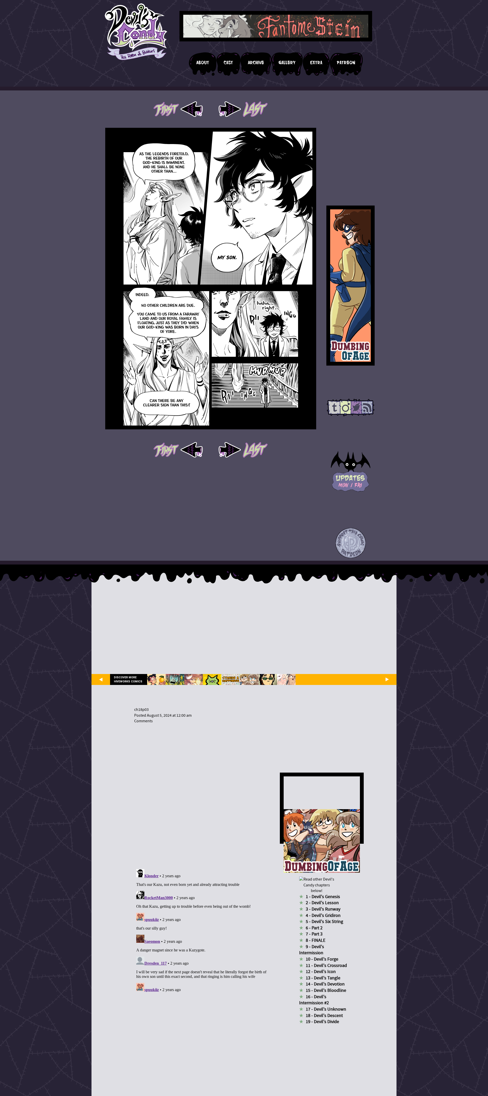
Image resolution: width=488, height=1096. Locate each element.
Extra (316, 62)
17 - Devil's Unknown (326, 1009)
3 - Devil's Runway (323, 909)
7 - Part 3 (314, 934)
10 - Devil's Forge (322, 959)
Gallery (287, 62)
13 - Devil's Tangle (323, 978)
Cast (228, 62)
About (202, 62)
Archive (256, 62)
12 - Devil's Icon (321, 972)
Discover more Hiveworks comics (128, 679)
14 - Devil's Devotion (325, 984)
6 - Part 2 (314, 928)
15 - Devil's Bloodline (326, 990)
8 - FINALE (315, 940)
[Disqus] (202, 793)
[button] (351, 543)
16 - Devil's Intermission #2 (314, 1000)
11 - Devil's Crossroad (326, 965)
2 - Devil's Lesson (322, 903)
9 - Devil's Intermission (311, 950)
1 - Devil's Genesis (323, 897)
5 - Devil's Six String (324, 922)
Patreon (346, 62)
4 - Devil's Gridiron (323, 915)
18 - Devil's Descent (324, 1016)
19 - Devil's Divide (322, 1022)
